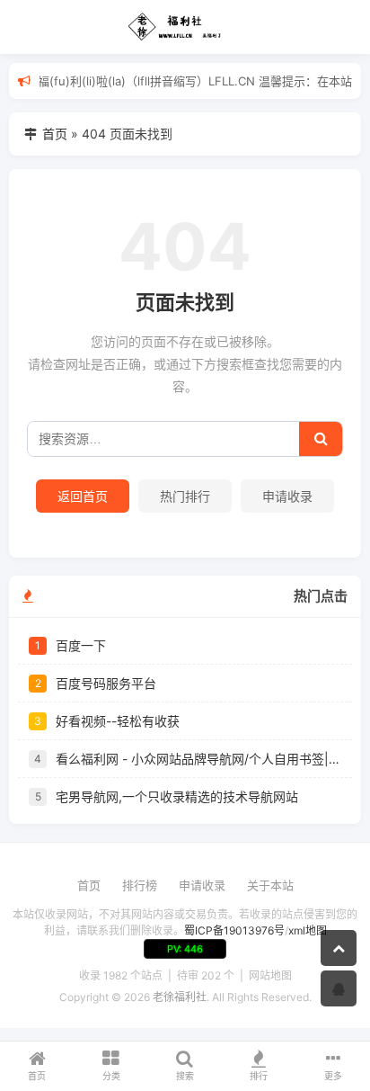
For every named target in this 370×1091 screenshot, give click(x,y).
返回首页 (82, 496)
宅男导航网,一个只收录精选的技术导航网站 (177, 796)
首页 (54, 133)
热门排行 (185, 496)
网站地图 (270, 975)
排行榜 (139, 885)
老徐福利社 (180, 997)
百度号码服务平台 (106, 683)
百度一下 (81, 645)
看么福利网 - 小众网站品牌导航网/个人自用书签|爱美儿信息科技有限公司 (198, 758)
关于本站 (270, 885)
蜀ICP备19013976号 (234, 930)
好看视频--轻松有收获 (118, 721)
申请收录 (287, 496)
